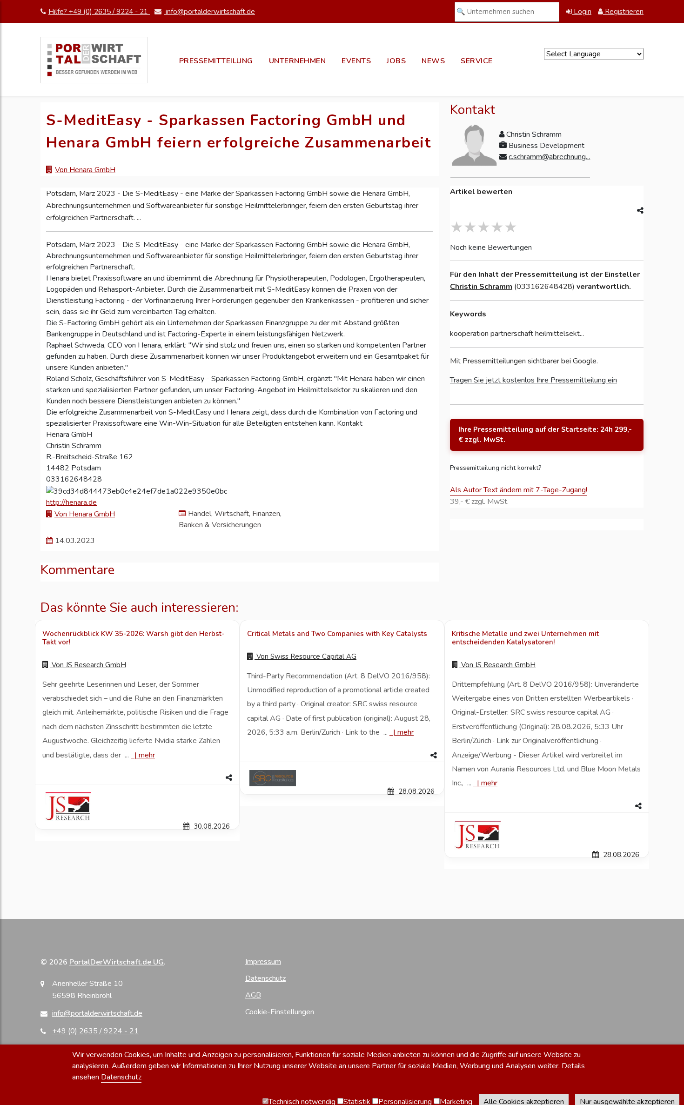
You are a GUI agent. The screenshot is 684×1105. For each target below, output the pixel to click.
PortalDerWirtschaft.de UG (116, 962)
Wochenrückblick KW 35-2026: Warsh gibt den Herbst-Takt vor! (133, 638)
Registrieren (623, 11)
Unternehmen (297, 61)
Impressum (263, 962)
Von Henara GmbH (85, 170)
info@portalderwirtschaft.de (209, 11)
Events (356, 61)
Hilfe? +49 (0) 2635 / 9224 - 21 (99, 11)
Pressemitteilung (216, 61)
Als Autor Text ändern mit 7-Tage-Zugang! (518, 490)
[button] (137, 778)
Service (477, 61)
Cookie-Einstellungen (279, 1012)
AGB (253, 995)
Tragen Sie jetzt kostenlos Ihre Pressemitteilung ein (533, 380)
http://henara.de (71, 502)
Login (581, 11)
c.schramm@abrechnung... (549, 157)
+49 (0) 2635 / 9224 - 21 (95, 1031)
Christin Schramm (481, 286)
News (433, 61)
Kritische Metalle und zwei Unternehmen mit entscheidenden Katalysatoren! (525, 638)
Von (88, 665)
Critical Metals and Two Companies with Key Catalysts (337, 633)
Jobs (396, 61)
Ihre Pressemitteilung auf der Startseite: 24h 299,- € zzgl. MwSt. (545, 435)
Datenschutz (265, 978)
